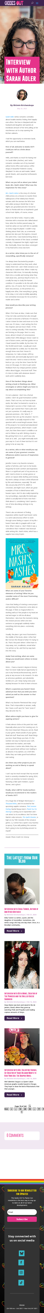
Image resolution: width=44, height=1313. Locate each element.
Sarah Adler (10, 117)
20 (25, 1109)
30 (30, 1109)
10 (20, 1109)
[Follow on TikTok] (21, 1283)
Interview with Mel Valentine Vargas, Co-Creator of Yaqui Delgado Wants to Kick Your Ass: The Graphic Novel (20, 1073)
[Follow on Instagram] (21, 1272)
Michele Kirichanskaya (16, 915)
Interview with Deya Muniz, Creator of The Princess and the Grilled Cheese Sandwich (20, 996)
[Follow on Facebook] (21, 1262)
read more (13, 930)
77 (39, 1109)
